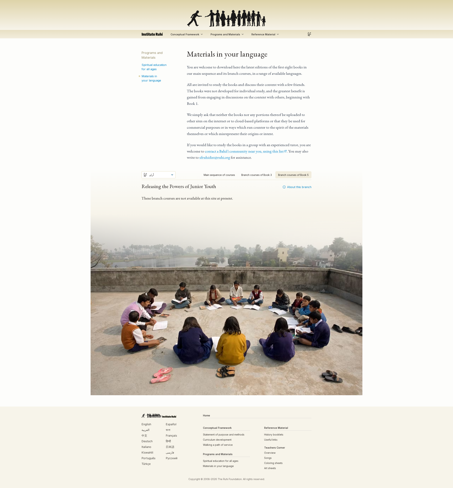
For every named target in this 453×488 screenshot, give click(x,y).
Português (148, 458)
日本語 (170, 447)
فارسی (170, 452)
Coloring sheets (273, 462)
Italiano (146, 447)
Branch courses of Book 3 (256, 174)
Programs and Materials (225, 34)
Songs (268, 457)
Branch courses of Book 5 (293, 174)
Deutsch (147, 441)
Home (206, 415)
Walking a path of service (218, 444)
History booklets (273, 434)
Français (171, 435)
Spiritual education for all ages (154, 67)
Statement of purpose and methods (223, 434)
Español (171, 424)
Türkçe (146, 464)
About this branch (299, 187)
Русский (171, 458)
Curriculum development (217, 439)
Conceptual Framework (185, 34)
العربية (145, 430)
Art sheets (270, 468)
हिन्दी (168, 441)
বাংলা (168, 430)
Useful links (270, 439)
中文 (144, 435)
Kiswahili (147, 452)
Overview (270, 452)
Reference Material (263, 34)
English (146, 424)
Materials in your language (151, 78)
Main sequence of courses (219, 174)
